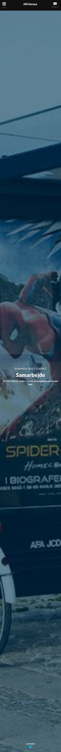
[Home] (30, 4)
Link (30, 747)
